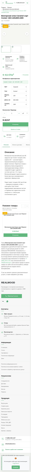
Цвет (6, 86)
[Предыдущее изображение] (4, 34)
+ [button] (19, 113)
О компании (4, 347)
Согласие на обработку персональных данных (12, 369)
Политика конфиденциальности (9, 364)
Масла (3, 428)
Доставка (3, 383)
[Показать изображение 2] (16, 49)
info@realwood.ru (6, 262)
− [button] (4, 113)
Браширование (5, 386)
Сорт (6, 91)
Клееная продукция (6, 425)
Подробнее (16, 463)
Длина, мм (7, 100)
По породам (4, 414)
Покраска (3, 392)
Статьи (3, 350)
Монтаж (3, 389)
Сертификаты (4, 353)
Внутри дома (4, 403)
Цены (2, 358)
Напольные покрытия (6, 411)
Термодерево (4, 417)
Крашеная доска (5, 408)
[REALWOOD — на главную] (9, 2)
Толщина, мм (7, 104)
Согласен (15, 467)
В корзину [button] (15, 124)
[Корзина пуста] (27, 3)
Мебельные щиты (5, 419)
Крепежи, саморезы (6, 430)
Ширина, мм (7, 95)
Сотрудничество (5, 381)
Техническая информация (7, 355)
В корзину (15, 235)
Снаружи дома (5, 406)
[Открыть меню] (3, 3)
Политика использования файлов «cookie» (12, 366)
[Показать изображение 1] (6, 49)
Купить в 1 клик (15, 129)
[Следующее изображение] (27, 34)
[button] (15, 34)
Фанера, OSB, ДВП (6, 422)
